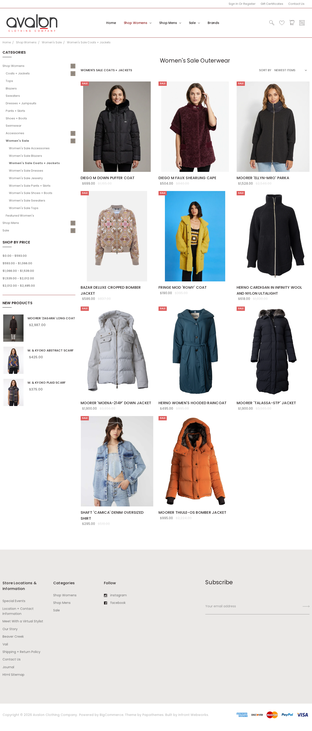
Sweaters (13, 96)
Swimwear (13, 125)
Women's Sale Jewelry (26, 178)
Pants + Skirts (15, 111)
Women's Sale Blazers (25, 156)
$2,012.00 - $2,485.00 (19, 285)
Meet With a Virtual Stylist (23, 621)
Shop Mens (168, 23)
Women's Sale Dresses (26, 170)
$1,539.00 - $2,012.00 (18, 278)
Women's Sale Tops (23, 208)
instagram (118, 595)
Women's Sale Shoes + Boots (30, 193)
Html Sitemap (13, 674)
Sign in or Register (242, 4)
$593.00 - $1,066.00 (17, 263)
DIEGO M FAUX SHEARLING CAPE (187, 178)
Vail (5, 644)
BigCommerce (111, 715)
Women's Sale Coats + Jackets (34, 163)
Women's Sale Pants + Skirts (29, 185)
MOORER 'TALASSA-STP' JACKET (266, 403)
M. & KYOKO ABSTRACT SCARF (51, 350)
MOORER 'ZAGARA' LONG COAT (51, 318)
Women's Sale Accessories (29, 148)
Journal (8, 667)
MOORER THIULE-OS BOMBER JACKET (193, 512)
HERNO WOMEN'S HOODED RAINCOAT (193, 403)
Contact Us (296, 4)
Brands (213, 23)
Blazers (11, 88)
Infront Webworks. (193, 715)
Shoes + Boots (16, 118)
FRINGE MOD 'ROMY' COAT (183, 287)
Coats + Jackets (18, 73)
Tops (9, 81)
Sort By (265, 70)
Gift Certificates (272, 4)
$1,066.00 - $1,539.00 (18, 271)
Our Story (10, 629)
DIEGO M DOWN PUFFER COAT (108, 178)
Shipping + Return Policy (21, 652)
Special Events (14, 601)
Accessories (15, 133)
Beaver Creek (13, 636)
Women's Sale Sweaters (27, 200)
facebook (118, 602)
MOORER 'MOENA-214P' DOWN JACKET (116, 403)
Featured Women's (20, 215)
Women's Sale (17, 141)
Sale (193, 23)
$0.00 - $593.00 (15, 256)
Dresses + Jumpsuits (21, 103)
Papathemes (153, 715)
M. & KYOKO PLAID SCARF (47, 382)
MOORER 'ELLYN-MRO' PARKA (263, 178)
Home (111, 23)
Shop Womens (136, 23)
